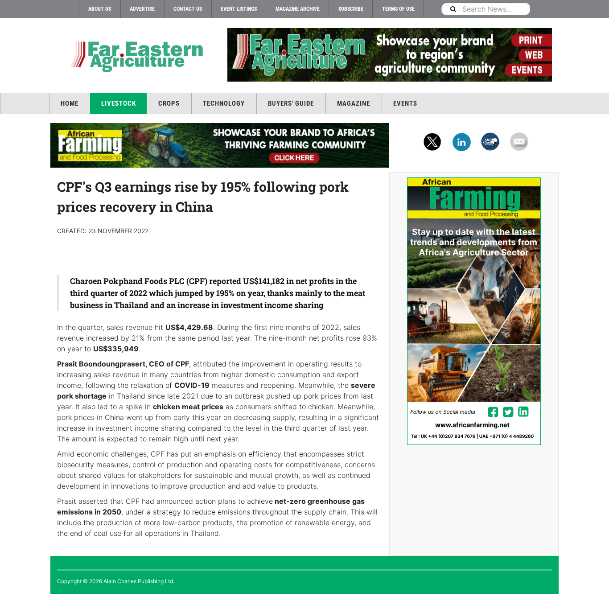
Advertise (142, 9)
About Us (99, 9)
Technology (224, 103)
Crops (169, 103)
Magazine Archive (298, 9)
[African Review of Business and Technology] (135, 56)
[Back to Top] (6, 601)
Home (69, 103)
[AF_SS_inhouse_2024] (474, 311)
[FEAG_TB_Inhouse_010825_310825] (389, 55)
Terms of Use (398, 9)
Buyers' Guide (291, 103)
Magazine (353, 103)
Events (405, 103)
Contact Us (187, 9)
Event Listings (239, 9)
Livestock (118, 103)
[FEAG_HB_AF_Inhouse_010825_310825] (219, 145)
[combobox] (485, 8)
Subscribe (350, 9)
